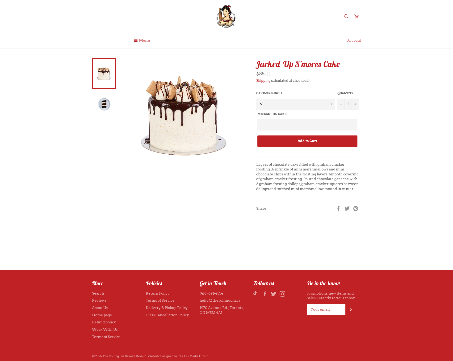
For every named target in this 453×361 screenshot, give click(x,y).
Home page (102, 315)
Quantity (345, 93)
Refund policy (104, 322)
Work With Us (104, 329)
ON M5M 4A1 (211, 313)
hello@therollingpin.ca (220, 300)
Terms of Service (106, 337)
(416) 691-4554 (211, 293)
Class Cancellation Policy (167, 315)
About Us (100, 308)
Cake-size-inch (269, 93)
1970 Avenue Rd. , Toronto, (222, 308)
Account (354, 40)
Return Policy (158, 293)
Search (98, 293)
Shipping (263, 81)
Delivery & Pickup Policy (167, 308)
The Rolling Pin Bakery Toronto (124, 356)
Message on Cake (271, 114)
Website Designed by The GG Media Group (178, 356)
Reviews (99, 300)
